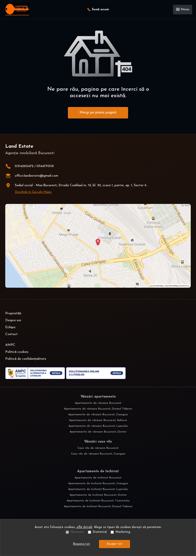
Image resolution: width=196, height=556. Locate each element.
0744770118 (45, 166)
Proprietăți (13, 313)
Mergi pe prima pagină (98, 112)
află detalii (84, 527)
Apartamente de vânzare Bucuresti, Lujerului (98, 426)
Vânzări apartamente (98, 397)
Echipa (10, 327)
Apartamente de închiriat (98, 471)
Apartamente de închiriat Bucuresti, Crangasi (98, 483)
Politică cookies (16, 352)
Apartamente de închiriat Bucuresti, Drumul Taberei (98, 506)
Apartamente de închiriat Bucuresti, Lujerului (98, 489)
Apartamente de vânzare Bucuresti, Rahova (98, 420)
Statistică (100, 532)
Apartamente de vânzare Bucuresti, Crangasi (98, 414)
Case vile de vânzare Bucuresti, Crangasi (98, 453)
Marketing (122, 532)
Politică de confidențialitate (25, 359)
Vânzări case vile (98, 442)
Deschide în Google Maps (33, 192)
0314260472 (24, 166)
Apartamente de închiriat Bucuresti (98, 477)
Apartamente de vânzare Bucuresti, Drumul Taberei (98, 408)
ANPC (10, 345)
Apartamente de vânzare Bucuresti (98, 403)
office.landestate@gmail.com (36, 176)
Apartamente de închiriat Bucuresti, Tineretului (98, 500)
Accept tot (114, 543)
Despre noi (13, 320)
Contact (11, 334)
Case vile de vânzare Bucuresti (98, 448)
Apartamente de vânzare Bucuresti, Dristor (98, 431)
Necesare (77, 532)
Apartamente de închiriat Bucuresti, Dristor (98, 495)
